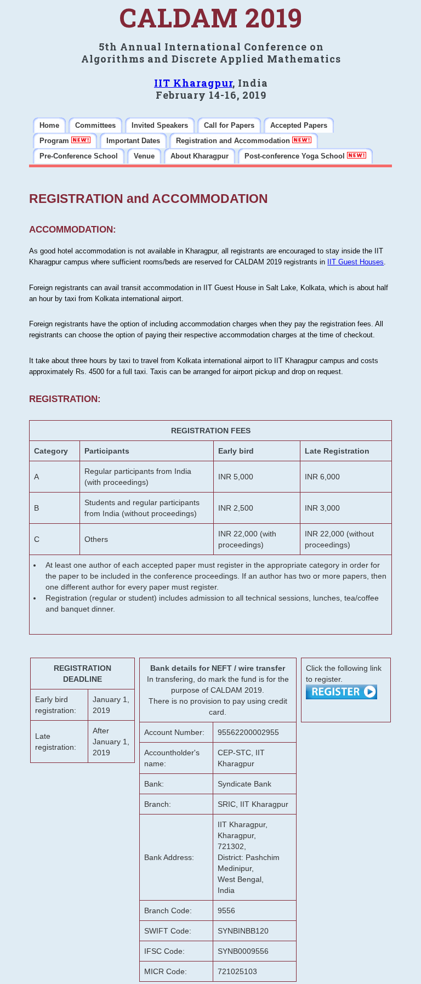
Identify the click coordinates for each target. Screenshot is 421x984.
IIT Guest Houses (355, 262)
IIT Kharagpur (193, 82)
